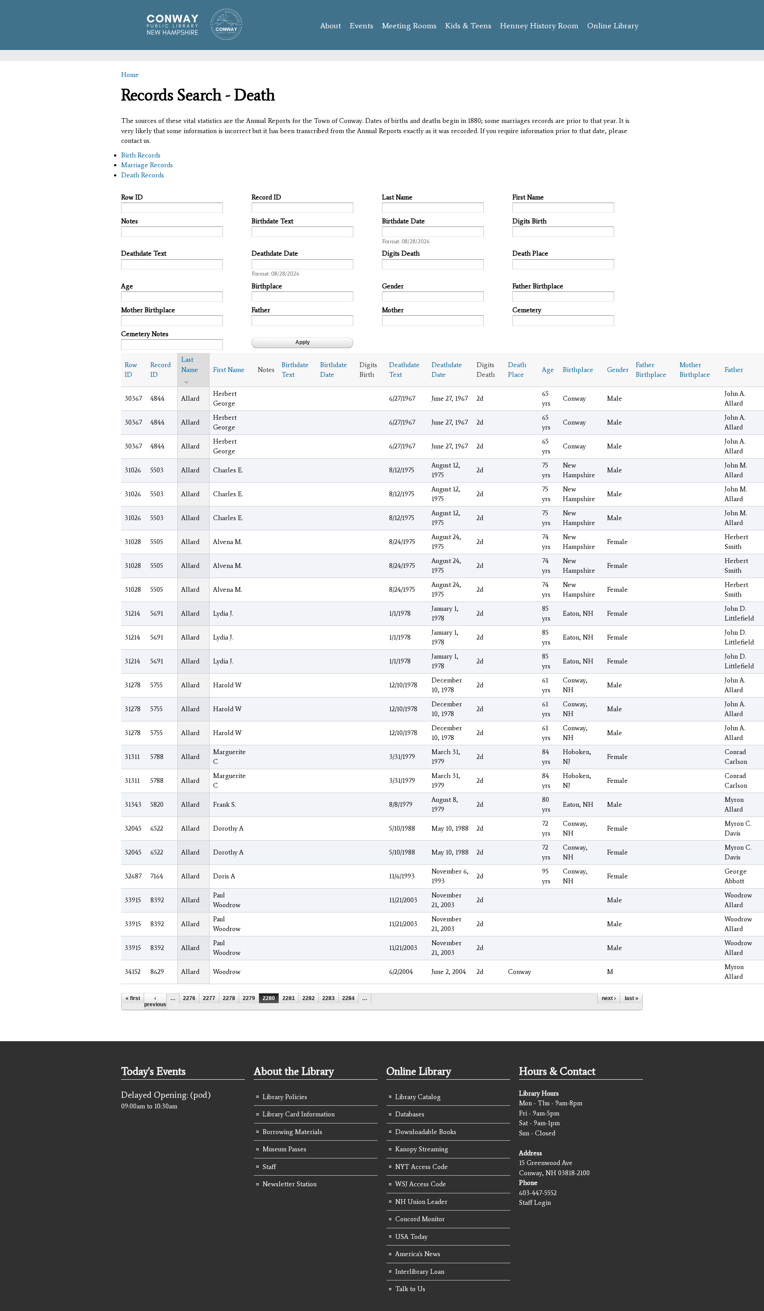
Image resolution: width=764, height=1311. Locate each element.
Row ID (132, 197)
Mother (393, 310)
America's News (417, 1254)
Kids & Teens (468, 26)
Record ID (266, 197)
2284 (348, 998)
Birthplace (267, 286)
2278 (229, 998)
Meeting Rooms (409, 26)
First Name (528, 197)
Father (261, 310)
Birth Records (140, 155)
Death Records (142, 175)
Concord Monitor (420, 1219)
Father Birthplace (537, 286)
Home (130, 75)
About (330, 26)
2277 (209, 998)
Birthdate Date (403, 221)
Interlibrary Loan (419, 1272)
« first (133, 998)
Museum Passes (284, 1149)
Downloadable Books (425, 1132)
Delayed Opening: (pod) (166, 1094)
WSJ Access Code (420, 1184)
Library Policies (285, 1097)
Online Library (612, 26)
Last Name (397, 197)
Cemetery (526, 310)
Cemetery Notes (144, 334)
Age (127, 286)
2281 (289, 998)
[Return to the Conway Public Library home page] (190, 36)
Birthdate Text (272, 221)
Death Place (530, 253)
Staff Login (535, 1203)
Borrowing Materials (292, 1132)
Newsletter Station (290, 1184)
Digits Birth (529, 221)
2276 (189, 998)
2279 (249, 998)
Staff (269, 1167)
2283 (328, 998)
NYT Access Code (421, 1167)
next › (609, 998)
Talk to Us (410, 1289)
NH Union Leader (421, 1202)
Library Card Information (299, 1114)
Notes (129, 221)
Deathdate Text (143, 253)
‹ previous (155, 1001)
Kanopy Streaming (421, 1149)
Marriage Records (147, 165)
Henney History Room (539, 26)
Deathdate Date (275, 253)
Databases (409, 1114)
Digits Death (401, 253)
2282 (308, 998)
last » (631, 998)
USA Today (411, 1237)
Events (361, 26)
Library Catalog (418, 1097)
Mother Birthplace (148, 310)
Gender (393, 286)
